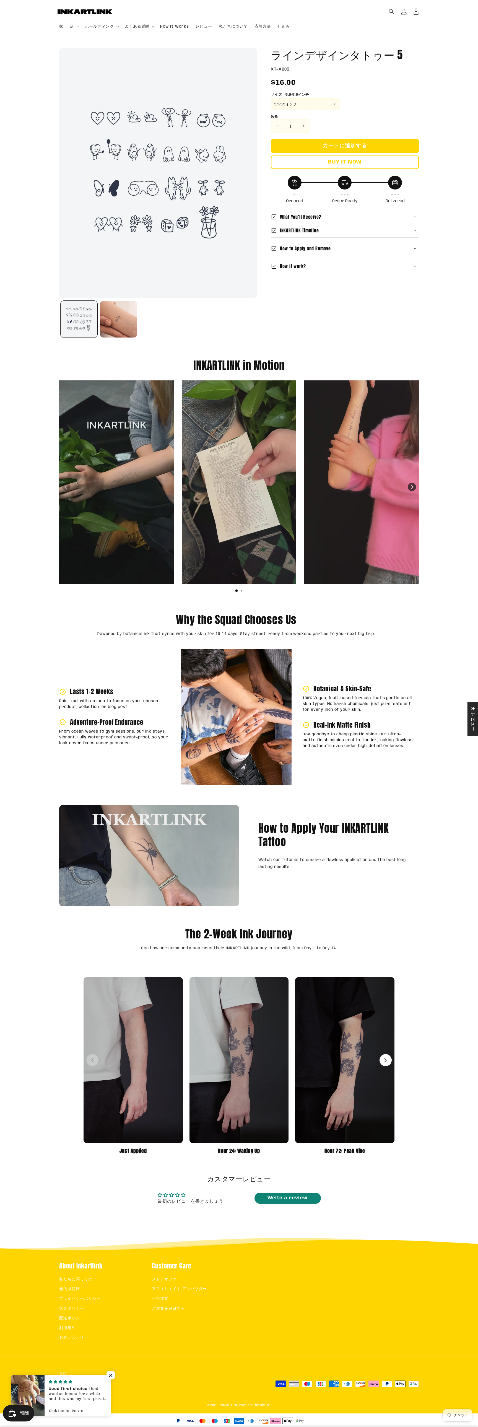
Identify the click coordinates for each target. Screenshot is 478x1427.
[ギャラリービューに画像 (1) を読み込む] (79, 319)
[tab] (236, 590)
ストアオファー (166, 1279)
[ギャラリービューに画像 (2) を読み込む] (118, 319)
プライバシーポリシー (80, 1299)
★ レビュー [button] (473, 718)
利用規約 (67, 1328)
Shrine (265, 1405)
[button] (392, 12)
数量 (274, 116)
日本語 (70, 1385)
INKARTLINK (229, 1405)
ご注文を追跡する (168, 1309)
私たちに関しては (75, 1279)
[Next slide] (412, 487)
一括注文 (160, 1299)
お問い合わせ (71, 1338)
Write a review (287, 1198)
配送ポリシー (71, 1318)
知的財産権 (69, 1289)
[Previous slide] (66, 487)
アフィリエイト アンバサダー (179, 1289)
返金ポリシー (71, 1309)
